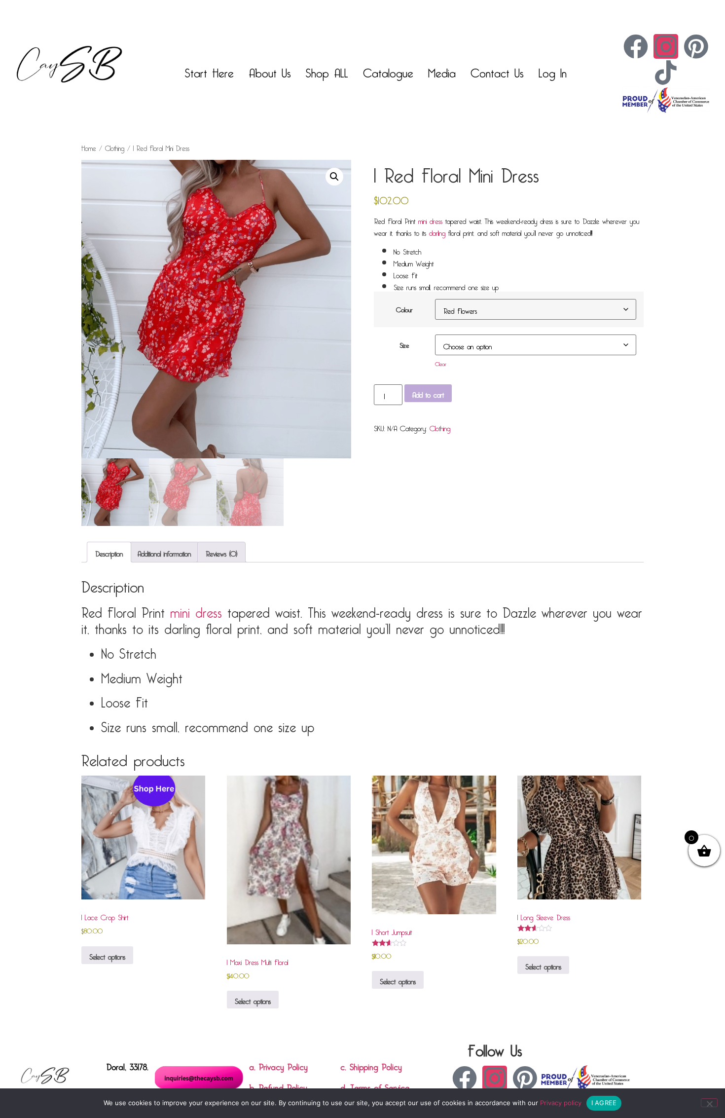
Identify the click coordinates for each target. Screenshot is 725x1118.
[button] (334, 177)
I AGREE (604, 1103)
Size (404, 343)
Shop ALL (327, 70)
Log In (553, 70)
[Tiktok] (665, 72)
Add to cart (428, 393)
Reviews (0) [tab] (221, 552)
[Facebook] (635, 46)
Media (442, 70)
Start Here (209, 70)
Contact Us (497, 70)
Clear (440, 363)
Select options (107, 955)
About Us (270, 70)
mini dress (430, 219)
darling (437, 231)
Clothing (114, 147)
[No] (709, 1102)
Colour (404, 308)
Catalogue (388, 70)
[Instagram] (665, 46)
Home (88, 147)
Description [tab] (109, 552)
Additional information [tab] (164, 552)
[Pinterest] (696, 46)
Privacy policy (560, 1103)
